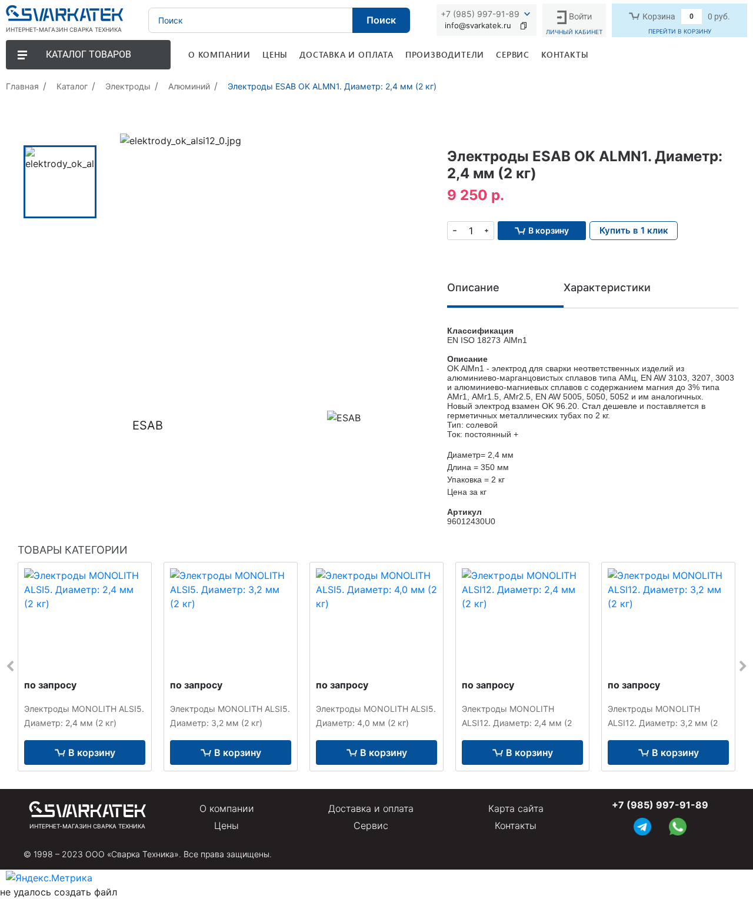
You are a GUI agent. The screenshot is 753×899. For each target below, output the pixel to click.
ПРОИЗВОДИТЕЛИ (444, 54)
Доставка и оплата (371, 808)
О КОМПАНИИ (219, 54)
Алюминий (189, 86)
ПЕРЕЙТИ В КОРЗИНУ (679, 31)
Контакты (516, 825)
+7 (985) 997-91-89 (480, 14)
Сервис (371, 825)
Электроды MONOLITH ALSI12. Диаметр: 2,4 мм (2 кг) (517, 723)
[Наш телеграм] (642, 825)
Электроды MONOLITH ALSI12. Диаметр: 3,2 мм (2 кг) (663, 723)
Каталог (72, 86)
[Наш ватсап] (678, 825)
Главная (22, 86)
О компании (226, 808)
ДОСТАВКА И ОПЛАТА (346, 54)
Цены (226, 825)
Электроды (128, 86)
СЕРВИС (512, 54)
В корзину (91, 752)
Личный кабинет (574, 31)
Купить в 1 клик (633, 230)
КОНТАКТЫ (564, 54)
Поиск (381, 20)
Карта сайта (516, 808)
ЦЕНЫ (275, 54)
